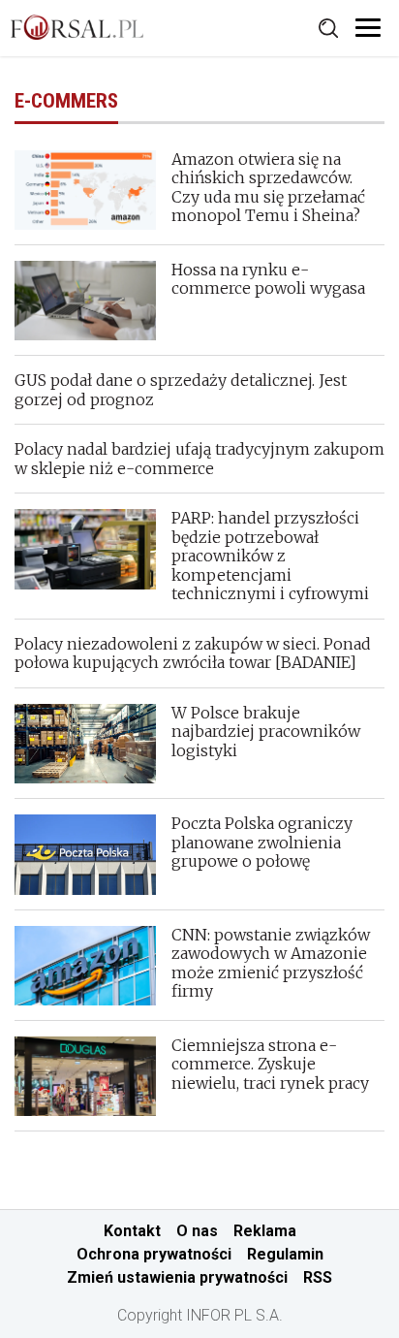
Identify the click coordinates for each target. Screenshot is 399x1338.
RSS (317, 1277)
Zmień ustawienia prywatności (177, 1277)
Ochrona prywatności (154, 1254)
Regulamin (285, 1254)
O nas (197, 1231)
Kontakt (132, 1231)
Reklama (264, 1231)
